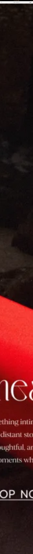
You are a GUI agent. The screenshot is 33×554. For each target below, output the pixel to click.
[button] (1, 2)
